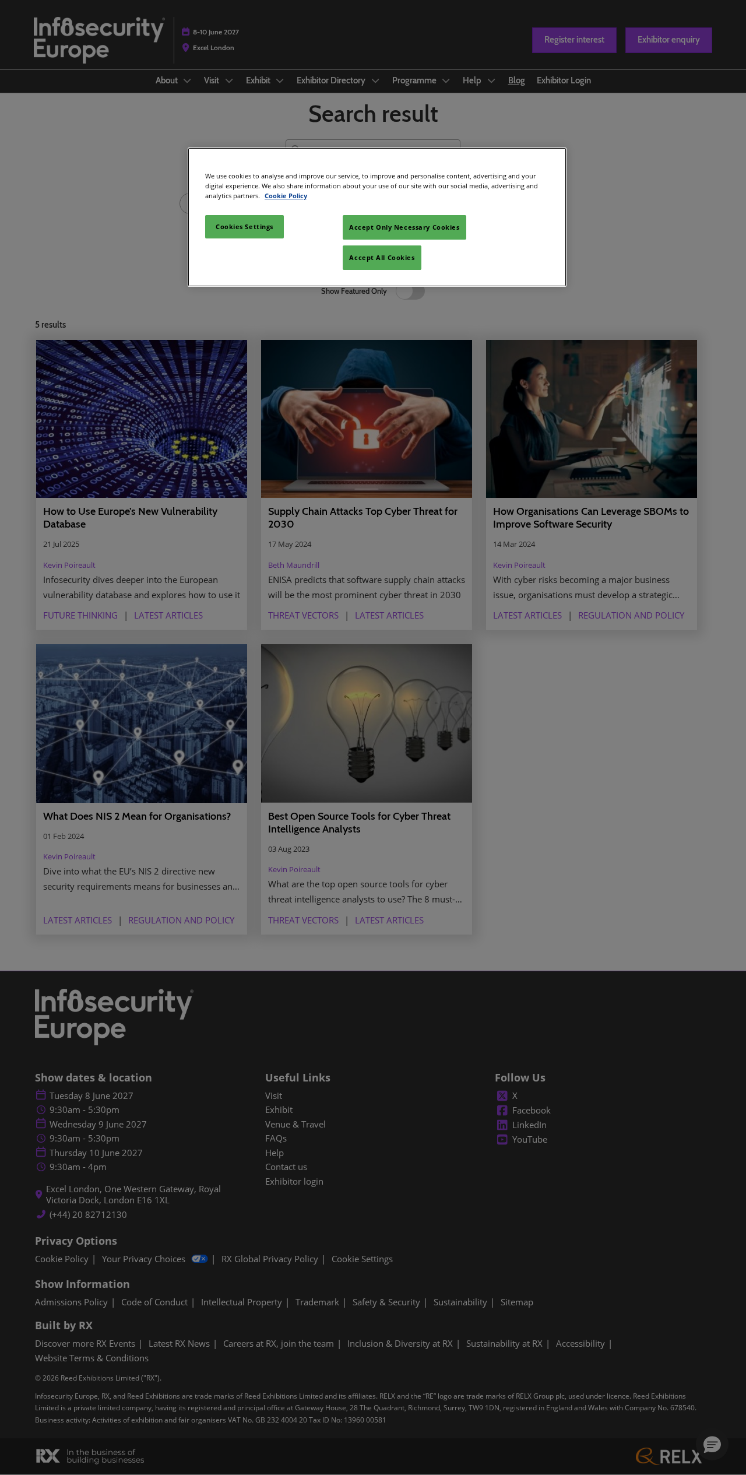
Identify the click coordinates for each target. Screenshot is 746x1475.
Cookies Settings (244, 226)
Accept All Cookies (381, 257)
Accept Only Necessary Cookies (404, 227)
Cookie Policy (286, 195)
